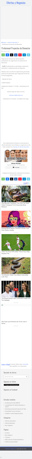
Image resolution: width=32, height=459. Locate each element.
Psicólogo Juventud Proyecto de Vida (15, 409)
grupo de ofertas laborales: (21, 147)
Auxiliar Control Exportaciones (14, 413)
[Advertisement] (16, 22)
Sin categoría (9, 425)
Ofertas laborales (10, 423)
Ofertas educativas (10, 421)
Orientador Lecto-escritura (12, 411)
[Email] (28, 55)
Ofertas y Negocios (15, 2)
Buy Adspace (8, 435)
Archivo (7, 433)
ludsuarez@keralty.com (16, 95)
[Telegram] (24, 55)
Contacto (7, 437)
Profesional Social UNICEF (12, 403)
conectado (25, 364)
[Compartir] (7, 55)
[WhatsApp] (3, 55)
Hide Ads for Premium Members (14, 439)
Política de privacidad (11, 442)
